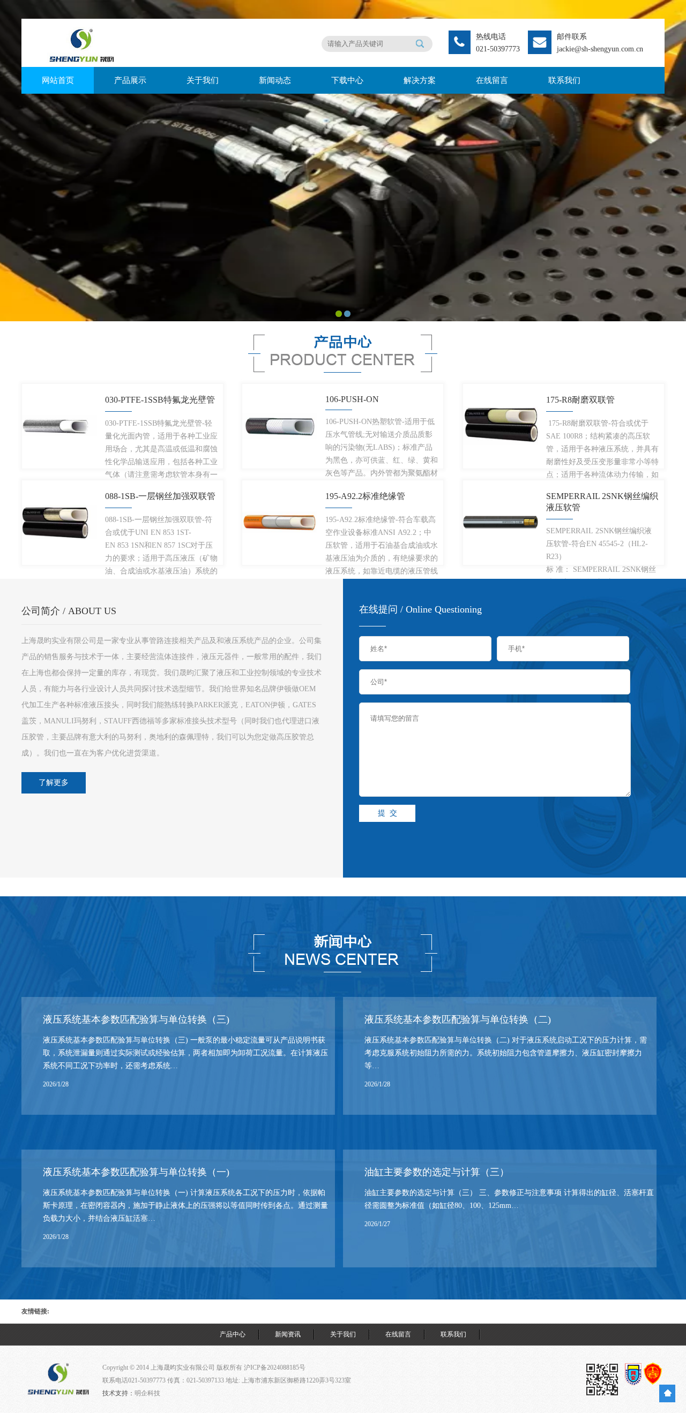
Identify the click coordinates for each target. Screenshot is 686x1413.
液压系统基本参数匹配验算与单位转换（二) (457, 1019)
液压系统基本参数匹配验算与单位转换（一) (136, 1172)
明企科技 (147, 1393)
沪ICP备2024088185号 (274, 1367)
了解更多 (54, 783)
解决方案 (420, 80)
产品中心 (232, 1334)
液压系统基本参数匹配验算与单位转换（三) (136, 1019)
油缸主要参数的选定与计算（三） (436, 1172)
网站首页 (58, 80)
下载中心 (347, 80)
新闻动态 (275, 80)
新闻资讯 (288, 1334)
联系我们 (564, 80)
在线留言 (492, 80)
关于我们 (203, 80)
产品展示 (130, 80)
